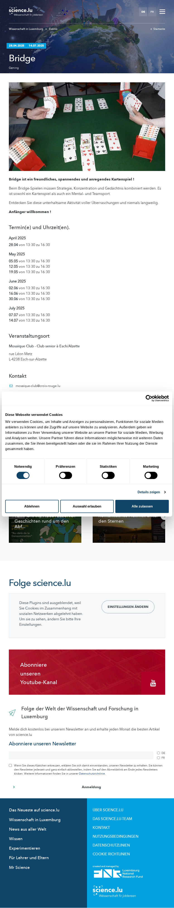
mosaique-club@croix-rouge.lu (38, 386)
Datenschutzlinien (111, 845)
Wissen (15, 839)
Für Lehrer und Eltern (29, 858)
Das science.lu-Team (112, 818)
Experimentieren (24, 848)
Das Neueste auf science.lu (34, 810)
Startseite (159, 29)
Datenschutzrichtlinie (92, 773)
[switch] (65, 475)
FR (152, 12)
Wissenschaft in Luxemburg (26, 29)
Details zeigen (149, 492)
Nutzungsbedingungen (115, 836)
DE (143, 12)
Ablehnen (31, 506)
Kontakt (101, 827)
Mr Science (19, 867)
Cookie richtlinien (111, 854)
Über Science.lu (108, 810)
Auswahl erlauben (87, 506)
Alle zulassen (142, 506)
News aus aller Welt (27, 829)
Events (52, 29)
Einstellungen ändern (128, 607)
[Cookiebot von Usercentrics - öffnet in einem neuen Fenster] (149, 398)
